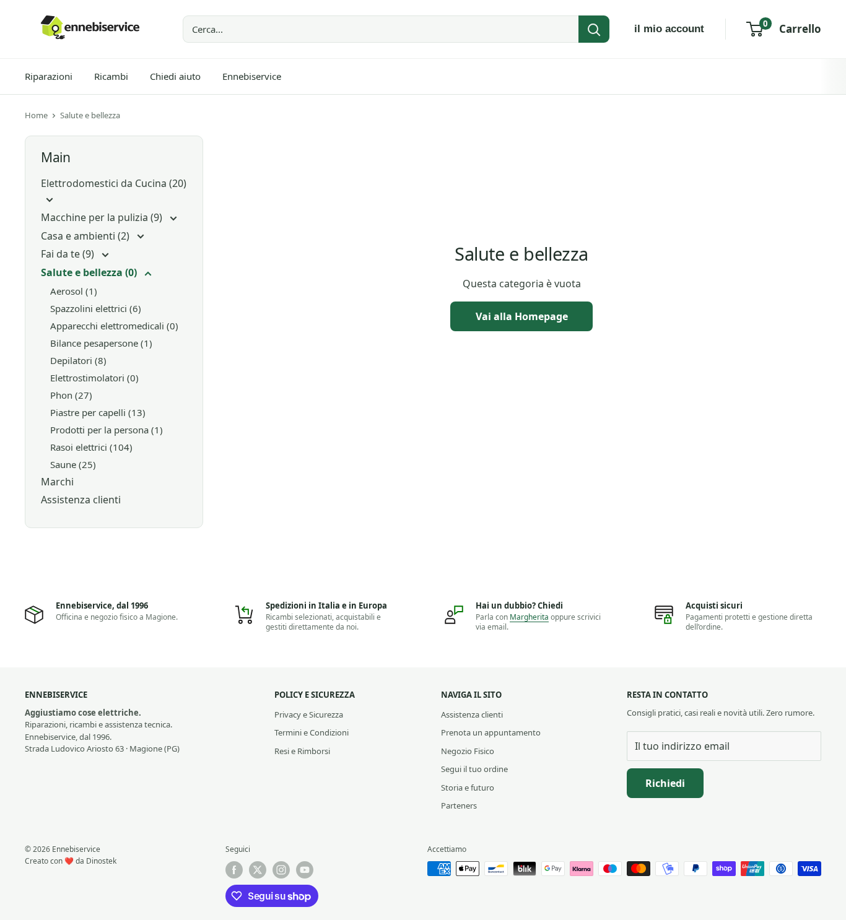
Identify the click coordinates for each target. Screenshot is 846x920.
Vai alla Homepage (522, 316)
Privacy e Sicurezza (308, 714)
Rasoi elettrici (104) (91, 447)
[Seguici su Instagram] (281, 870)
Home (36, 115)
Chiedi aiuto (175, 76)
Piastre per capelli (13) (98, 412)
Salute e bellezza (90, 115)
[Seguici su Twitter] (257, 870)
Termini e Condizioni (311, 732)
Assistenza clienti (81, 499)
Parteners (459, 805)
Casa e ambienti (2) (86, 236)
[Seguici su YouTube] (304, 870)
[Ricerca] (593, 29)
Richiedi (665, 783)
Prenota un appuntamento (491, 732)
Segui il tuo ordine (474, 769)
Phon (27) (71, 395)
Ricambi (111, 76)
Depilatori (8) (78, 360)
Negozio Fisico (467, 751)
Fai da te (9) (69, 254)
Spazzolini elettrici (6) (95, 308)
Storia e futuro (467, 787)
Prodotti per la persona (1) (106, 429)
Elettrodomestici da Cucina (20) (113, 183)
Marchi (57, 481)
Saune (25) (73, 464)
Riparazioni (48, 76)
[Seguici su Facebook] (234, 870)
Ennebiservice (251, 76)
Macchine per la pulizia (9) (103, 217)
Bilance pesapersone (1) (101, 343)
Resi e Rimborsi (302, 751)
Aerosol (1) (73, 291)
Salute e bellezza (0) (90, 272)
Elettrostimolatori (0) (94, 377)
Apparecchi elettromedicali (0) (114, 325)
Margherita (529, 617)
